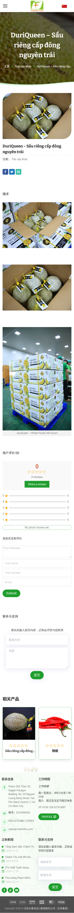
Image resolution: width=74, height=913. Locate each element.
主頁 (6, 66)
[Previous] (5, 735)
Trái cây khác (23, 66)
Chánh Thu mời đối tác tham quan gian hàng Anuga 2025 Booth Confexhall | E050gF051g (17, 857)
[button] (5, 6)
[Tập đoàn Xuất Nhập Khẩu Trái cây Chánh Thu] (37, 6)
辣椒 (55, 751)
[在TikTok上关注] (10, 890)
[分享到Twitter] (12, 172)
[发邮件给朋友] (18, 172)
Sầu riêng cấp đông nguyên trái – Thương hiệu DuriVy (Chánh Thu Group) (18, 751)
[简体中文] (64, 6)
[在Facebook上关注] (4, 890)
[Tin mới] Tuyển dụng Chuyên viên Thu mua (15, 868)
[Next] (68, 735)
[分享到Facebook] (5, 172)
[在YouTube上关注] (16, 890)
